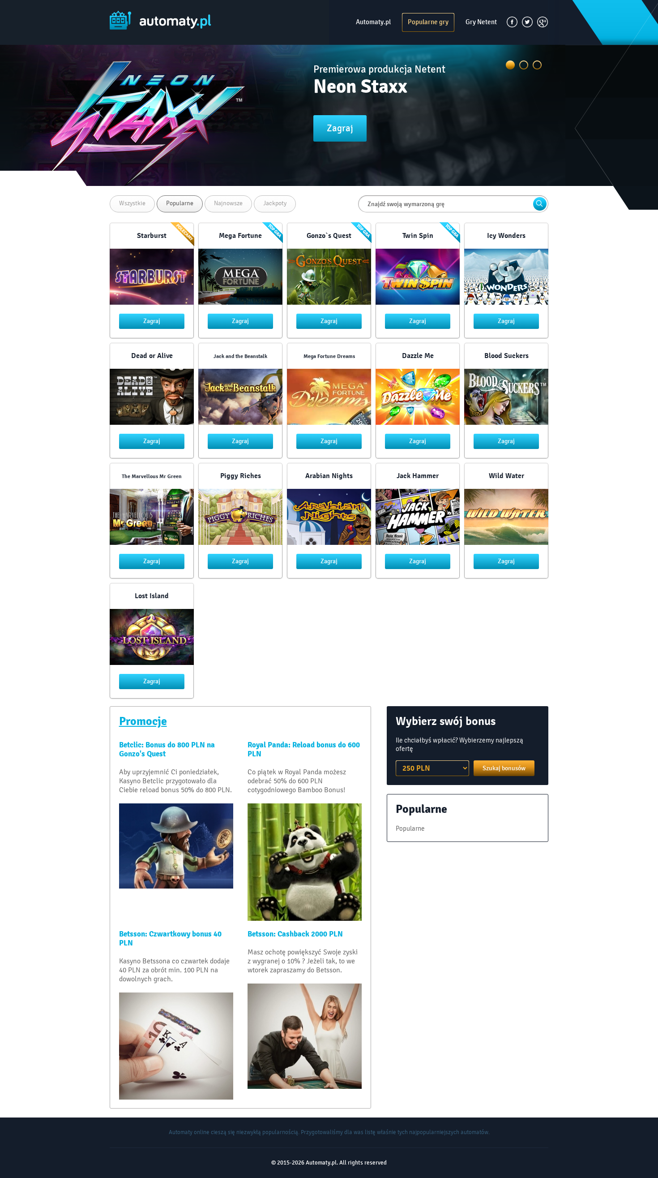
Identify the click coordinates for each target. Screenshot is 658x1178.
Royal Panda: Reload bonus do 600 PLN (304, 750)
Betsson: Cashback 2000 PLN (295, 934)
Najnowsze (228, 203)
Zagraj (340, 128)
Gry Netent (481, 22)
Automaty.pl (373, 22)
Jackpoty (274, 203)
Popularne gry (428, 22)
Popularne (179, 203)
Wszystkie (132, 203)
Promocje (143, 721)
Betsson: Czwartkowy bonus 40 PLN (170, 939)
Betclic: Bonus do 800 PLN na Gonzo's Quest (167, 750)
